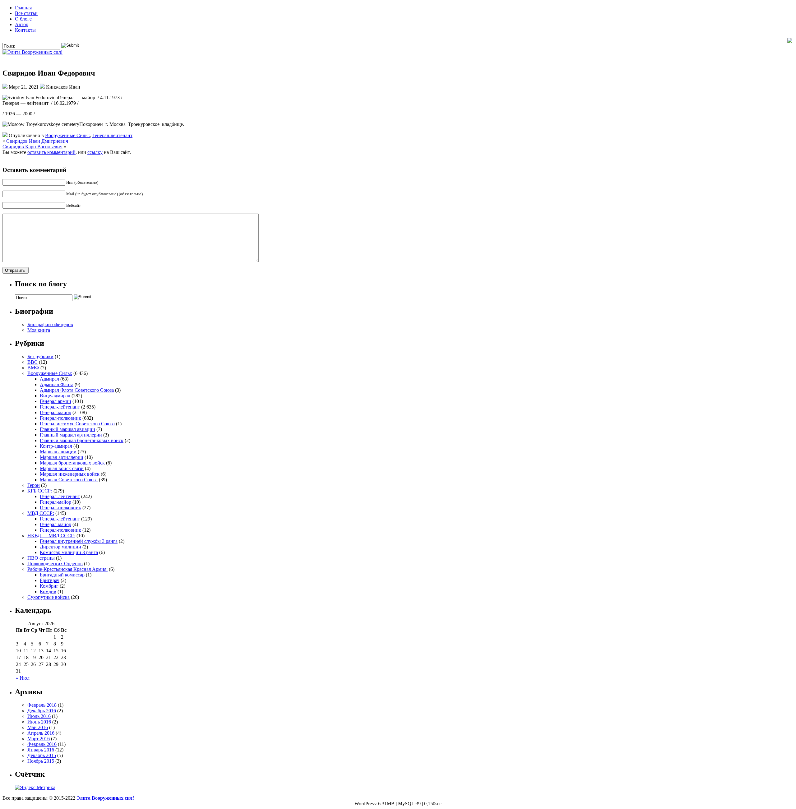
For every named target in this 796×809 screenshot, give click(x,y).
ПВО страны (41, 558)
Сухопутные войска (48, 597)
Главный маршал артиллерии (71, 434)
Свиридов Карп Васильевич (32, 146)
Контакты (25, 30)
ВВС (32, 362)
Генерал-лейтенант (112, 135)
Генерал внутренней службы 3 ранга (79, 541)
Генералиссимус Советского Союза (77, 423)
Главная (23, 7)
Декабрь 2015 (41, 755)
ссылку (95, 152)
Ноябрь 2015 (40, 761)
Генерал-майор (55, 412)
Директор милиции (60, 546)
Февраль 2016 (42, 744)
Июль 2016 (39, 716)
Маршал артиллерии (61, 457)
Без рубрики (40, 356)
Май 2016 (37, 727)
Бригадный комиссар (62, 574)
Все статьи (26, 13)
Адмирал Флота (56, 384)
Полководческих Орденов (55, 563)
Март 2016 (38, 738)
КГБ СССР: (39, 490)
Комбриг (49, 586)
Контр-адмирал (56, 446)
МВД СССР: (40, 513)
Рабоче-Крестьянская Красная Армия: (67, 569)
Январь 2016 (40, 749)
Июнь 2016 (39, 721)
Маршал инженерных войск (70, 474)
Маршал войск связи (62, 468)
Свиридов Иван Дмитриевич (37, 141)
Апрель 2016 (40, 733)
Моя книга (38, 330)
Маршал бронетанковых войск (72, 462)
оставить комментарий (51, 152)
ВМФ (33, 367)
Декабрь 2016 (41, 710)
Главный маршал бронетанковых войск (81, 440)
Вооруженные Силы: (67, 135)
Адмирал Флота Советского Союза (77, 390)
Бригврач (49, 580)
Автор (21, 24)
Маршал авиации (58, 451)
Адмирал (49, 378)
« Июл (23, 678)
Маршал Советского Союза (69, 479)
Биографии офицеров (50, 324)
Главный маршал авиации (67, 429)
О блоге (23, 18)
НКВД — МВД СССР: (51, 535)
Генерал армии (55, 401)
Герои (33, 485)
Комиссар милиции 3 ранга (69, 552)
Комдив (48, 591)
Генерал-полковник (60, 418)
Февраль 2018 (42, 705)
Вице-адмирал (55, 395)
